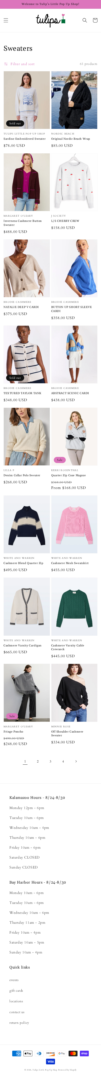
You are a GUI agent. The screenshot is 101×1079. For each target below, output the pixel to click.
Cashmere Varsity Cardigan (23, 645)
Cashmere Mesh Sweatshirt (70, 563)
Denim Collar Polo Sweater (22, 475)
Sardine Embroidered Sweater (25, 139)
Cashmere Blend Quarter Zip (23, 563)
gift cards (16, 990)
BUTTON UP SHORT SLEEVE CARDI (71, 309)
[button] (6, 20)
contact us (17, 1012)
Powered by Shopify (67, 1070)
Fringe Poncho (13, 731)
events (14, 980)
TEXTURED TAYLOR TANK (22, 393)
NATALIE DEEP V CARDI (21, 307)
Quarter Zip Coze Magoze (68, 475)
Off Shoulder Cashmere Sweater (67, 734)
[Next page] (76, 761)
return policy (19, 1022)
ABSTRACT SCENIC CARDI (70, 393)
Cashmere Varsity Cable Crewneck (67, 647)
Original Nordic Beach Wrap (70, 139)
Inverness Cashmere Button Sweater (23, 223)
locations (16, 1001)
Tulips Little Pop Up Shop (44, 1070)
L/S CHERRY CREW (65, 221)
